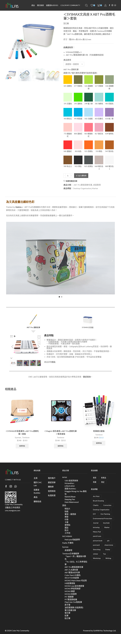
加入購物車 (82, 176)
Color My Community (70, 5)
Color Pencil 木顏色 (73, 575)
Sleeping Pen (70, 499)
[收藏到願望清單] (35, 398)
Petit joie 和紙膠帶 (72, 539)
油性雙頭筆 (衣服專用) (74, 607)
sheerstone (108, 545)
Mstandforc (69, 483)
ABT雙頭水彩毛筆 (72, 572)
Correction (107, 505)
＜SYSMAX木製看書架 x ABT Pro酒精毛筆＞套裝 (22, 432)
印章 (66, 519)
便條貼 (67, 525)
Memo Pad (97, 532)
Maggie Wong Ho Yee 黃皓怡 (76, 492)
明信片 (67, 509)
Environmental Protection (102, 518)
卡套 (66, 522)
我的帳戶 (52, 478)
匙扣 (66, 530)
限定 (102, 482)
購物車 (51, 486)
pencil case (97, 536)
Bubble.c (19, 207)
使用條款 (52, 491)
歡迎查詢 (87, 377)
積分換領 (40, 5)
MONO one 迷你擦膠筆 (74, 586)
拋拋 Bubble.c (70, 488)
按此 (54, 362)
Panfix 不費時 (67, 543)
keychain (106, 523)
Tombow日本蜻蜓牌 (70, 553)
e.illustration (70, 486)
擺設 (66, 527)
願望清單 (52, 482)
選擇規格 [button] (99, 443)
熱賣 (94, 482)
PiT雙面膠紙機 (71, 599)
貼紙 (66, 511)
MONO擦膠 (70, 591)
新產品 (103, 478)
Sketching (96, 549)
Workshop (97, 558)
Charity (95, 505)
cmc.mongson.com (12, 510)
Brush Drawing (98, 501)
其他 (64, 505)
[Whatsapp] (15, 486)
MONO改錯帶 (71, 594)
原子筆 (67, 605)
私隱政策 (52, 495)
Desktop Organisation (82, 188)
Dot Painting (105, 514)
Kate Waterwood (72, 502)
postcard (96, 545)
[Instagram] (112, 5)
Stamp (107, 549)
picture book (97, 541)
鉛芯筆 (67, 618)
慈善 (94, 478)
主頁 (35, 478)
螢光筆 (67, 613)
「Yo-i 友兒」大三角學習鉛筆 (76, 563)
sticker (95, 554)
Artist (64, 477)
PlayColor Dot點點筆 (73, 602)
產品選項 (67, 60)
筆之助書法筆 (70, 610)
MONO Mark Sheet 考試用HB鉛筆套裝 (76, 581)
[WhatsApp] (115, 5)
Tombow (25, 437)
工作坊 (67, 533)
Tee (104, 554)
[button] (8, 260)
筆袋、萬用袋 (70, 514)
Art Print (96, 496)
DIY (94, 514)
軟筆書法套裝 (99, 431)
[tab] (33, 320)
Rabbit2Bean (70, 496)
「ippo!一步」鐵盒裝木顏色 (75, 557)
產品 (33, 5)
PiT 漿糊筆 (69, 597)
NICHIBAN (67, 536)
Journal (95, 523)
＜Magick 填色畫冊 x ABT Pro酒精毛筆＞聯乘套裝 (60, 432)
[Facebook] (109, 5)
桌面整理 (97, 185)
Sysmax (18, 437)
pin (108, 541)
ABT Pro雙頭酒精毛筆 (83, 185)
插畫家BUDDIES (52, 5)
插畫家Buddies (37, 491)
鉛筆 (66, 615)
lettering (96, 527)
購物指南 (37, 501)
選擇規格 (22, 446)
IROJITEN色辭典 (72, 578)
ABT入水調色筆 (71, 570)
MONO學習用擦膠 (72, 588)
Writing (108, 558)
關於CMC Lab (38, 484)
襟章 (66, 517)
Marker (95, 188)
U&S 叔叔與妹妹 (71, 480)
